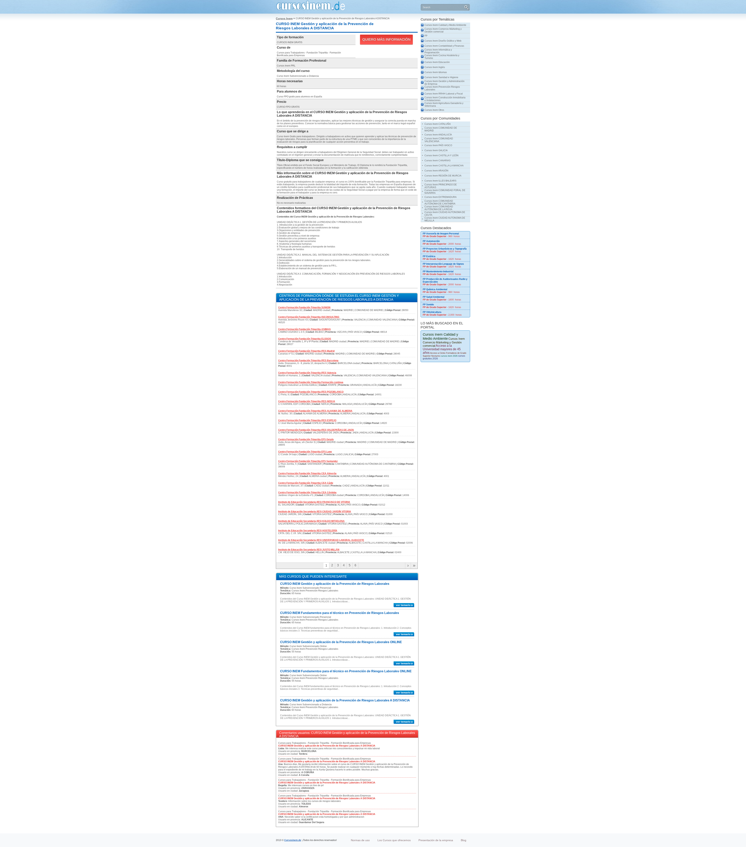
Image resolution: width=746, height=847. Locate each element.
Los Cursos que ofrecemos (394, 840)
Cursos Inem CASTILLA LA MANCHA (444, 165)
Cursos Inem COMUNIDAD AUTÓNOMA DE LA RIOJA (438, 208)
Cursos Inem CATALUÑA (437, 124)
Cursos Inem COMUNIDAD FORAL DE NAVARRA (444, 191)
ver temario (403, 605)
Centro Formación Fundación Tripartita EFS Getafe (306, 439)
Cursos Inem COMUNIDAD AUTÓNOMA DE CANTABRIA (439, 202)
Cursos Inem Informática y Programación (438, 51)
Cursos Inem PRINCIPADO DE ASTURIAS (440, 186)
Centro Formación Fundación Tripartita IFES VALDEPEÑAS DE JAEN (316, 430)
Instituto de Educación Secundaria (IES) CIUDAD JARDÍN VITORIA (314, 511)
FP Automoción (431, 241)
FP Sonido (428, 304)
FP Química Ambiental (435, 289)
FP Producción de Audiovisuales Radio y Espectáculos (445, 280)
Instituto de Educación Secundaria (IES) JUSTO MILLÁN (308, 549)
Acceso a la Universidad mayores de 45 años (442, 349)
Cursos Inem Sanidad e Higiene (441, 77)
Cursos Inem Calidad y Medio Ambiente (445, 25)
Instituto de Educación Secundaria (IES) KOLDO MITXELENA (311, 521)
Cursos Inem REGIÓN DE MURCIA (442, 175)
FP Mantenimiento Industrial (438, 271)
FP (425, 35)
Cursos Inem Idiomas (435, 72)
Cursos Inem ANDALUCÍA (438, 134)
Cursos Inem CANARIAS (437, 160)
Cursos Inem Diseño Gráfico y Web (442, 40)
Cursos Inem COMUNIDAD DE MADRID (440, 129)
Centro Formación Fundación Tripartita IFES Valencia (307, 372)
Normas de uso (360, 840)
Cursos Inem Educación (437, 62)
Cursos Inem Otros (434, 110)
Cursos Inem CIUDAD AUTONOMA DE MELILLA (444, 219)
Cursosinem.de (292, 840)
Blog (463, 840)
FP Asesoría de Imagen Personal (441, 233)
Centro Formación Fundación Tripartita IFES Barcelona (308, 360)
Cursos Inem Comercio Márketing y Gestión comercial (443, 30)
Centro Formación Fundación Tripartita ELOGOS (304, 338)
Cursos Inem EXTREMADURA (440, 197)
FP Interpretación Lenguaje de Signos (443, 264)
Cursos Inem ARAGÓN (436, 170)
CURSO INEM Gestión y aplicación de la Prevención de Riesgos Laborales (334, 583)
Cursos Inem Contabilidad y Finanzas (444, 46)
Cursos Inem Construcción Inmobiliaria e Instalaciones (444, 99)
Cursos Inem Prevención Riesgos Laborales (442, 88)
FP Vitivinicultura (432, 312)
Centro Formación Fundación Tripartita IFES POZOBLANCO (310, 391)
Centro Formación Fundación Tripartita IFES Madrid (306, 351)
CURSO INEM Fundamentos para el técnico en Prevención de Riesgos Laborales (339, 613)
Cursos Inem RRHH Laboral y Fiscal (443, 93)
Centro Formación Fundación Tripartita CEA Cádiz (305, 483)
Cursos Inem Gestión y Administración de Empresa (444, 82)
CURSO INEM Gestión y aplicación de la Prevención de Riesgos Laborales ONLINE (341, 642)
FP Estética (429, 256)
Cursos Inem (284, 18)
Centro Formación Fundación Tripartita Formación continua (310, 382)
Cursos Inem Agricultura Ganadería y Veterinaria (443, 104)
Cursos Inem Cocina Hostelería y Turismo (441, 56)
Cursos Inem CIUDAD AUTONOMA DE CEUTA (444, 213)
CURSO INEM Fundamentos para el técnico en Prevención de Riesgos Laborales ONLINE (346, 671)
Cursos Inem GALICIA (436, 150)
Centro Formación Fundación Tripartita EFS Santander (308, 461)
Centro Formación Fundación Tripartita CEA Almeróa (307, 473)
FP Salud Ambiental (433, 297)
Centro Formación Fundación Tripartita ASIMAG (304, 329)
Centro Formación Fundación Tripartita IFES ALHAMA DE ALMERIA (315, 411)
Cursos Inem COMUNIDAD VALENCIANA (438, 140)
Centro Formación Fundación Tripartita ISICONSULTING (308, 317)
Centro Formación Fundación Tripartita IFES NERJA (306, 401)
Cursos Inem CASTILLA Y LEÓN (441, 155)
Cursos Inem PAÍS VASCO (438, 145)
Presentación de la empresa (435, 840)
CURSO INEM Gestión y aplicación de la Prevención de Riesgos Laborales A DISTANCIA (345, 700)
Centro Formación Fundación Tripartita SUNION (304, 307)
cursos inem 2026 (449, 356)
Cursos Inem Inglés (434, 67)
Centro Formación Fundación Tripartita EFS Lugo (305, 451)
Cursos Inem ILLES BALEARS (440, 180)
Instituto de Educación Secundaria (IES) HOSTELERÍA (307, 530)
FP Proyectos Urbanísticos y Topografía (445, 248)
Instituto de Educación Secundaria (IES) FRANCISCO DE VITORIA (314, 502)
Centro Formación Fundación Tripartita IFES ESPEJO (307, 420)
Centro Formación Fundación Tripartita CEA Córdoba (307, 492)
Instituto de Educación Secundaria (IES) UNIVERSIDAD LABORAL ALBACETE (321, 540)
